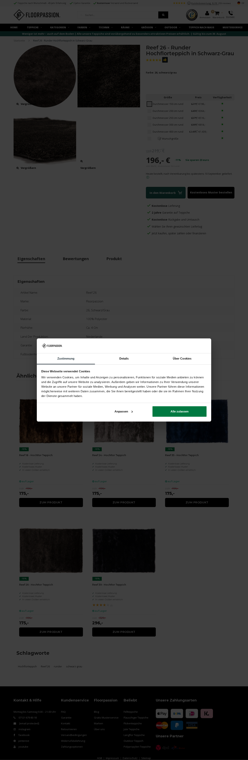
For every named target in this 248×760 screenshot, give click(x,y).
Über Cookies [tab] (182, 358)
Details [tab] (124, 358)
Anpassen (121, 411)
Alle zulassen (179, 411)
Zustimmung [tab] (66, 358)
